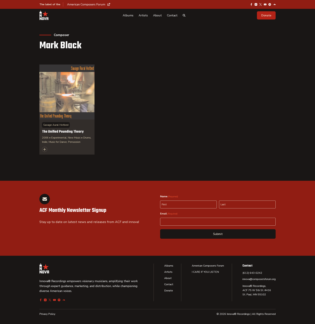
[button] (266, 15)
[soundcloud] (274, 4)
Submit (218, 234)
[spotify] (269, 4)
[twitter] (260, 4)
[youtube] (265, 4)
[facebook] (251, 4)
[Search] (184, 15)
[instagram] (256, 4)
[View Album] (66, 110)
